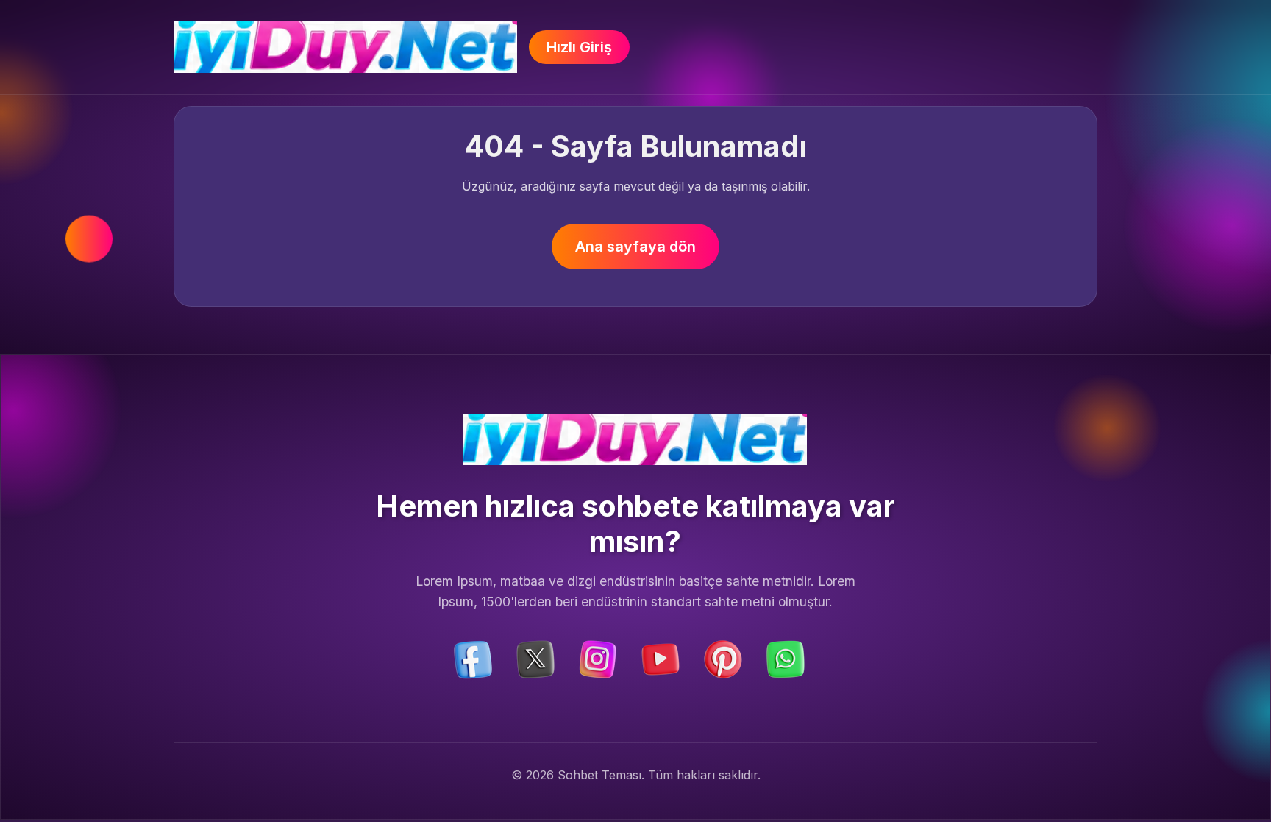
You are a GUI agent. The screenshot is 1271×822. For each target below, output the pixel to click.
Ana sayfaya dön (635, 246)
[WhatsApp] (785, 658)
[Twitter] (535, 658)
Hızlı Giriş (579, 47)
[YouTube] (660, 658)
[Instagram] (598, 658)
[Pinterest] (723, 658)
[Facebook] (472, 658)
